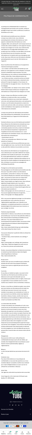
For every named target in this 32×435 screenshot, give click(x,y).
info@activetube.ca (17, 401)
